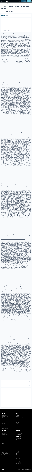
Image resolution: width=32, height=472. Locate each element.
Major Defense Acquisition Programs (7, 418)
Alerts (2, 442)
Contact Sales (18, 459)
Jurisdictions (3, 423)
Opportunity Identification (6, 449)
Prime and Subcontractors (20, 421)
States (2, 422)
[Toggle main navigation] (1, 1)
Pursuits (3, 440)
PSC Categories (4, 421)
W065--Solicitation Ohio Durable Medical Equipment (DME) (11, 386)
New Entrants (18, 432)
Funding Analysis (19, 433)
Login (19, 1)
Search (17, 423)
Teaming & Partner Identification (7, 454)
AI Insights (3, 432)
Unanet (17, 440)
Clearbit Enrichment (5, 428)
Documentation (18, 458)
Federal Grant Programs (5, 417)
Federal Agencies (4, 415)
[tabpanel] (16, 26)
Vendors (3, 427)
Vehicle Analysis (18, 434)
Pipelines (3, 439)
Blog (17, 453)
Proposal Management (5, 452)
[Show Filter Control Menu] (29, 381)
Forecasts (17, 416)
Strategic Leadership (5, 453)
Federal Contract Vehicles (6, 416)
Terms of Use (18, 463)
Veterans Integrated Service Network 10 (8, 382)
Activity (17, 422)
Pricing (17, 452)
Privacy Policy (18, 462)
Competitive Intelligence (5, 455)
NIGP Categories (4, 424)
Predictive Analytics (5, 435)
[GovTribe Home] (5, 1)
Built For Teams (18, 438)
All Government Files (5, 3)
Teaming (3, 443)
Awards (17, 415)
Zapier (17, 439)
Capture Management (5, 451)
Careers (17, 454)
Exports (17, 424)
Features (17, 444)
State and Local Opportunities (21, 418)
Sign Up (17, 451)
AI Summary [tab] (5, 19)
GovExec (26, 469)
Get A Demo (18, 449)
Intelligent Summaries (5, 433)
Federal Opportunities (19, 417)
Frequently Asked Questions (20, 461)
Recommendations (4, 434)
